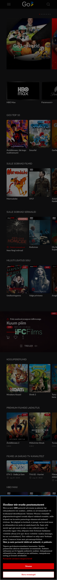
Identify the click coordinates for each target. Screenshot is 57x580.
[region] (28, 538)
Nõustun (28, 566)
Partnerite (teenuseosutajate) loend (17, 559)
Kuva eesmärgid (29, 574)
